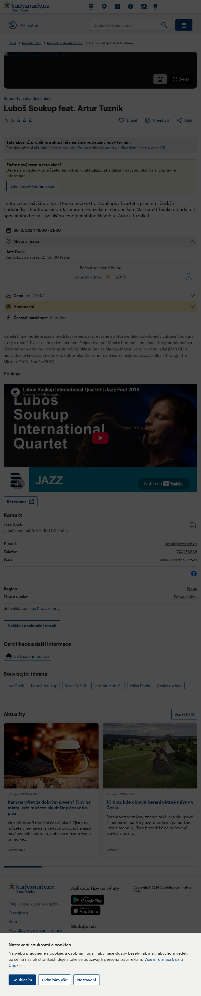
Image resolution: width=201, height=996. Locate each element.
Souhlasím (22, 979)
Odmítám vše (54, 979)
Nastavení (86, 979)
